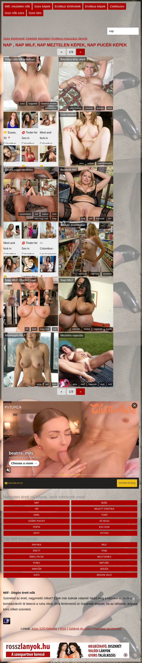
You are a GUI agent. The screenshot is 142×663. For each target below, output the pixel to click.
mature (45, 214)
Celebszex (117, 6)
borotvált (100, 218)
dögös (104, 569)
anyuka (100, 108)
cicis (54, 384)
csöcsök (76, 329)
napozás (92, 384)
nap (36, 502)
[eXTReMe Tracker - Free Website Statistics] (6, 623)
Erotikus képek (95, 6)
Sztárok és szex (80, 628)
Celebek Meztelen (38, 38)
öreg (54, 218)
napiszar (83, 274)
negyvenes (104, 557)
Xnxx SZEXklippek (44, 628)
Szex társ (35, 13)
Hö (36, 509)
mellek (87, 329)
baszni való (104, 575)
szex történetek (104, 163)
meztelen (107, 274)
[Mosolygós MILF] (30, 386)
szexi (22, 103)
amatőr (36, 569)
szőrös (90, 163)
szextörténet (50, 108)
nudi (83, 218)
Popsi (36, 527)
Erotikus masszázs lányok (69, 38)
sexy (36, 533)
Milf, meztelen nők (17, 6)
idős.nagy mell (41, 218)
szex (37, 575)
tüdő (104, 515)
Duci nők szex (14, 13)
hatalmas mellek (48, 103)
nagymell (33, 103)
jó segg (104, 521)
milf (36, 214)
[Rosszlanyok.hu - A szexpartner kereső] (66, 657)
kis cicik (104, 527)
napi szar (95, 274)
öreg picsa (36, 557)
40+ (110, 218)
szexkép (89, 108)
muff (83, 384)
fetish (104, 533)
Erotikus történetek (68, 6)
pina (81, 163)
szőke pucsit (36, 521)
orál (37, 515)
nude (104, 502)
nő (27, 329)
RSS (63, 628)
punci (36, 563)
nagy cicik (44, 329)
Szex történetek (14, 38)
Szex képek (42, 6)
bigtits (109, 329)
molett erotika (104, 509)
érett (110, 108)
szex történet (75, 108)
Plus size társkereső (107, 628)
